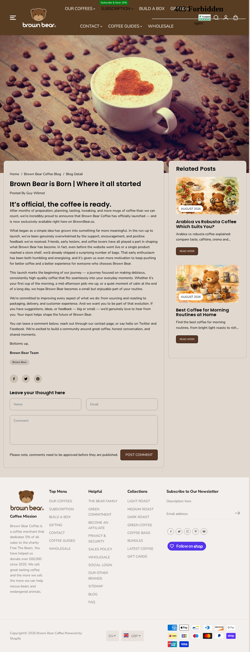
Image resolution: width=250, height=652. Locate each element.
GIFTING (55, 525)
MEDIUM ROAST (139, 509)
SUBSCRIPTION (115, 6)
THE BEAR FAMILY (101, 501)
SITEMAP (94, 586)
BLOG (91, 594)
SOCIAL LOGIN (99, 565)
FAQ (90, 602)
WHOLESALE (59, 548)
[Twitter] (26, 377)
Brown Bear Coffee (50, 633)
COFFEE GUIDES (123, 26)
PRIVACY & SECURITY (96, 539)
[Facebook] (14, 377)
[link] (27, 500)
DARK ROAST (137, 517)
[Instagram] (186, 531)
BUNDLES (134, 541)
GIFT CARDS (136, 556)
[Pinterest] (38, 377)
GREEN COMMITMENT (98, 512)
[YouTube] (202, 531)
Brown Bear (19, 361)
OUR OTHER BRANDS (97, 576)
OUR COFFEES (78, 8)
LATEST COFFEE (139, 548)
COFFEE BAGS (137, 533)
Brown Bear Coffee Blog (42, 172)
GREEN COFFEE (138, 525)
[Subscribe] (235, 514)
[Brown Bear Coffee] (39, 18)
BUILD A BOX (59, 517)
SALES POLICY (99, 549)
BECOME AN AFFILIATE (97, 525)
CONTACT (89, 26)
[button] (13, 17)
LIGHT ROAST (137, 501)
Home (14, 172)
